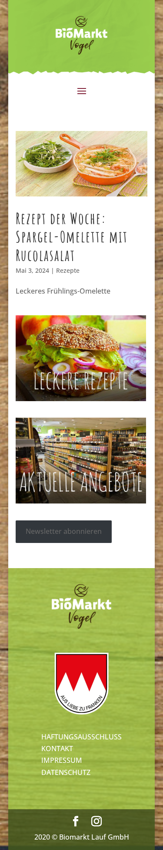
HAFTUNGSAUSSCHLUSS (81, 737)
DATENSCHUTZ (65, 772)
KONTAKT (57, 748)
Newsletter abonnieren (64, 531)
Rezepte (68, 270)
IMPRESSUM (61, 760)
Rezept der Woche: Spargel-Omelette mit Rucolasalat (72, 237)
